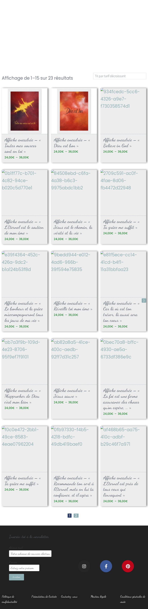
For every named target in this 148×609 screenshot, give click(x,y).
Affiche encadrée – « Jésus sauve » (72, 393)
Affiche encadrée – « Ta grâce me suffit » (121, 224)
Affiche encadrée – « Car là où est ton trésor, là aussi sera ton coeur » (121, 311)
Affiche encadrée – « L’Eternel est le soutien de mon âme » (24, 227)
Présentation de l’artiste (44, 596)
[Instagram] (84, 566)
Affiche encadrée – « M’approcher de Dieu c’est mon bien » (23, 395)
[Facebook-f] (106, 566)
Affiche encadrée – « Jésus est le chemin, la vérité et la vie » (73, 227)
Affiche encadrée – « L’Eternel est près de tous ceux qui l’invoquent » (121, 486)
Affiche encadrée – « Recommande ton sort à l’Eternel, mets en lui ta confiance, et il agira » (74, 486)
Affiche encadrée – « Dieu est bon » (72, 142)
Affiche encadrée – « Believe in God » (121, 142)
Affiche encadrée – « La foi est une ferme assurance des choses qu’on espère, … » (121, 398)
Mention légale (98, 596)
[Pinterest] (128, 566)
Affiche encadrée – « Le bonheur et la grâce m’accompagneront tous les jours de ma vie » (24, 311)
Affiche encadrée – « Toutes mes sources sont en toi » (23, 145)
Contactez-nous (69, 596)
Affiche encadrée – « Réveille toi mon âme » (73, 306)
